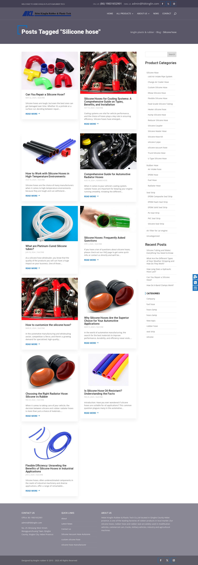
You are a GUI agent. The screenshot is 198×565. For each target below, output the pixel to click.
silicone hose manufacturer (73, 544)
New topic (151, 320)
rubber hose (101, 180)
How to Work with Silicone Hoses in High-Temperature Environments (47, 175)
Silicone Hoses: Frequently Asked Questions (104, 239)
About (64, 518)
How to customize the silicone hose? (48, 325)
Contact (166, 14)
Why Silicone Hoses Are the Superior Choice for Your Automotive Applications (106, 320)
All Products (124, 14)
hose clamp (152, 309)
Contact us (66, 529)
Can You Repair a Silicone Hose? (45, 94)
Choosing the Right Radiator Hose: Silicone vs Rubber (47, 395)
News (156, 14)
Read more (31, 113)
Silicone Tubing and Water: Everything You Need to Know (160, 251)
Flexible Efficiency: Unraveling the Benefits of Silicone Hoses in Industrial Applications (49, 468)
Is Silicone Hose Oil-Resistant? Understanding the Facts (103, 392)
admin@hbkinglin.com (32, 522)
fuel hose (151, 304)
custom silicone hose (70, 539)
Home (110, 14)
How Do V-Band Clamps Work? (160, 285)
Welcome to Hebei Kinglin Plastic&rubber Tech (43, 4)
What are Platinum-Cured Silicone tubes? (46, 247)
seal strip (151, 331)
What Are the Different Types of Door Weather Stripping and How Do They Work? (160, 261)
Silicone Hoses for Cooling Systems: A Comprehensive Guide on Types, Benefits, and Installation (107, 101)
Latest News (66, 523)
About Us (142, 14)
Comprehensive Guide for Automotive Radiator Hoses (107, 176)
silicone (41, 98)
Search (172, 54)
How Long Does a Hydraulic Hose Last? (159, 270)
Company (151, 298)
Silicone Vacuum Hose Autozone (75, 534)
